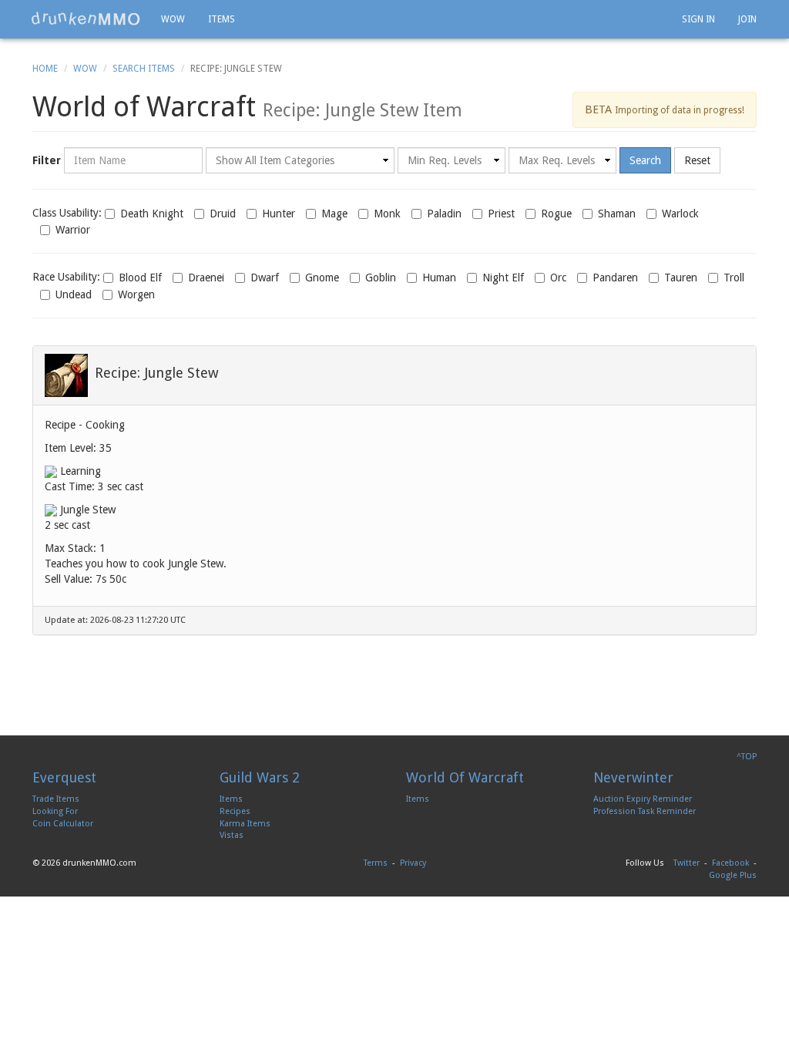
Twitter (686, 863)
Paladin (444, 213)
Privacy (413, 863)
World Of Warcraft (465, 777)
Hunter (278, 213)
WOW (173, 19)
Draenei (206, 277)
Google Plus (733, 875)
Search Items (143, 68)
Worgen (136, 294)
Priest (501, 213)
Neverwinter (633, 777)
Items (221, 19)
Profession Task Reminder (644, 811)
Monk (387, 213)
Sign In (698, 19)
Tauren (680, 277)
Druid (223, 213)
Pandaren (615, 277)
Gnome (322, 277)
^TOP (747, 757)
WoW (85, 68)
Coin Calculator (62, 824)
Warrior (72, 230)
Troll (734, 277)
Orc (558, 277)
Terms (376, 863)
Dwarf (264, 277)
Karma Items (245, 824)
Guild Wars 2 (260, 777)
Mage (334, 213)
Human (439, 277)
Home (45, 68)
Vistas (231, 835)
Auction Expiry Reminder (642, 799)
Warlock (680, 213)
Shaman (617, 213)
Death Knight (151, 213)
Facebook (730, 863)
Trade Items (55, 799)
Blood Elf (140, 277)
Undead (73, 294)
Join (747, 19)
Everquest (64, 777)
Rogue (556, 213)
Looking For (55, 811)
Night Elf (503, 277)
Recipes (235, 811)
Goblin (380, 277)
